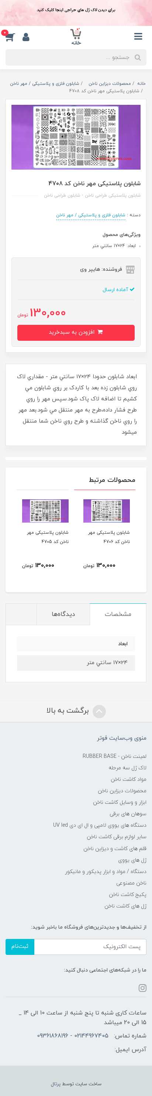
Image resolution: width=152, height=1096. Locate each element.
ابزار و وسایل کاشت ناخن (119, 802)
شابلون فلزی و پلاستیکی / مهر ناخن (90, 215)
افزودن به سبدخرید (72, 332)
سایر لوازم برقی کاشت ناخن (116, 836)
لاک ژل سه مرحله (127, 768)
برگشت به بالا (68, 711)
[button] (14, 37)
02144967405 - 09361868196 (72, 1036)
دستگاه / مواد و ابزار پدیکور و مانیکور (105, 871)
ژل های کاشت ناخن (125, 906)
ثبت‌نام (19, 946)
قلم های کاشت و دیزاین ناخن (114, 848)
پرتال (56, 1084)
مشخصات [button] (118, 614)
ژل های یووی (132, 860)
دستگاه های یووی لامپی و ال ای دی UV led (99, 825)
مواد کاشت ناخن (128, 779)
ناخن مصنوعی (131, 883)
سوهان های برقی (128, 813)
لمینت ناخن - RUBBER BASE (114, 756)
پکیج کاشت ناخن (127, 894)
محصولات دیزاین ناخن (122, 790)
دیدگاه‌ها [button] (63, 614)
